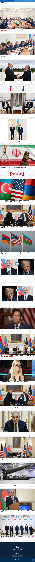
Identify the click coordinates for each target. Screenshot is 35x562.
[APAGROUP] (17, 553)
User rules (15, 559)
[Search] (31, 1)
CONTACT (17, 545)
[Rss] (21, 549)
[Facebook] (13, 549)
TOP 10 (17, 547)
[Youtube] (17, 549)
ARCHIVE (17, 546)
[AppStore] (20, 556)
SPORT (31, 3)
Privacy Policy (19, 559)
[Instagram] (14, 549)
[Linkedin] (20, 549)
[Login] (33, 0)
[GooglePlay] (14, 556)
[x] (16, 549)
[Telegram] (19, 549)
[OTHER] (33, 3)
